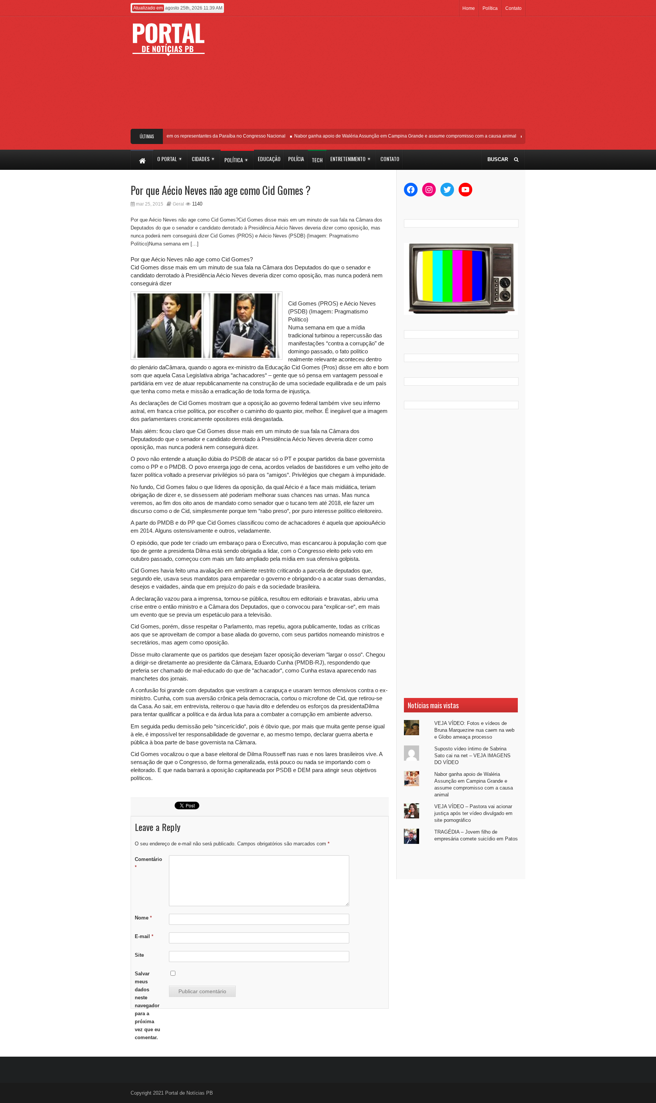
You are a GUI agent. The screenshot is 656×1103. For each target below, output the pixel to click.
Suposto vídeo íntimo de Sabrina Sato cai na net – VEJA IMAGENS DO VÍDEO (472, 755)
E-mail (144, 936)
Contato (513, 8)
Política (490, 8)
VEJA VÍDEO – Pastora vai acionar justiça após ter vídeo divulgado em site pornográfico (473, 813)
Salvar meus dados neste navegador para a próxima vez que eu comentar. (147, 1005)
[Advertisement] (384, 75)
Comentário (148, 863)
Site (139, 955)
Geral (178, 204)
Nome (143, 918)
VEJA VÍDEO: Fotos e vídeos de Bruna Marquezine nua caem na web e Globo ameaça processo (474, 730)
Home (468, 8)
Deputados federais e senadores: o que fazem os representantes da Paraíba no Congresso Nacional (171, 136)
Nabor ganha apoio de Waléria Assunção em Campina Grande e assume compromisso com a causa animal (395, 136)
